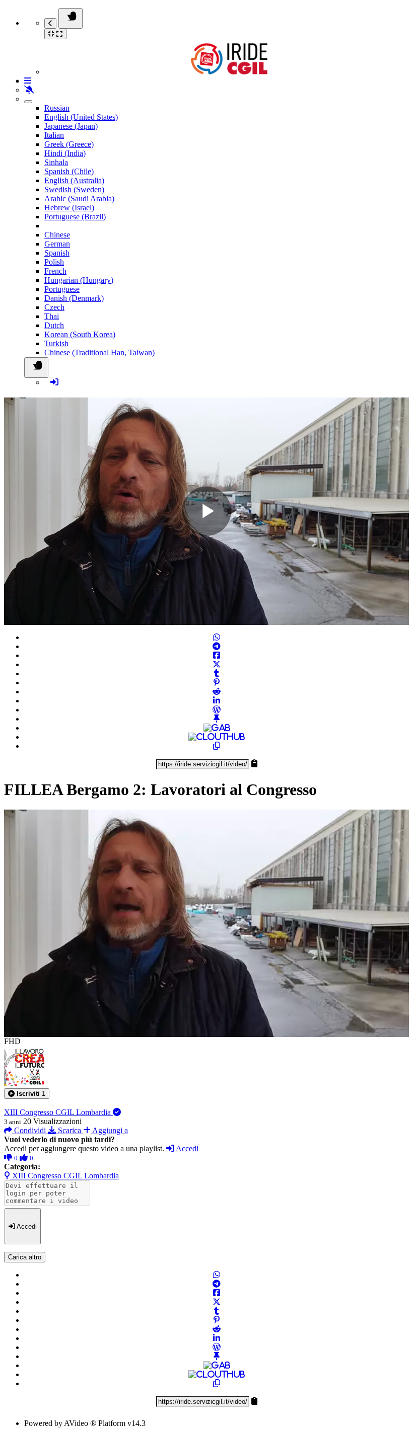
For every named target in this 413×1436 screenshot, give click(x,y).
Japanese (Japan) (71, 126)
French (55, 271)
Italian (54, 135)
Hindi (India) (65, 153)
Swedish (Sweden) (74, 189)
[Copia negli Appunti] (216, 746)
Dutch (54, 325)
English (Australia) (74, 180)
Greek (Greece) (69, 144)
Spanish (57, 253)
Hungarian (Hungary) (78, 280)
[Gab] (216, 728)
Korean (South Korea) (79, 334)
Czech (54, 307)
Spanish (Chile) (69, 171)
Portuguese (62, 289)
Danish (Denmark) (74, 298)
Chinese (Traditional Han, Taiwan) (99, 352)
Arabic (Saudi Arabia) (79, 198)
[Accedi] (54, 382)
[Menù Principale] (70, 18)
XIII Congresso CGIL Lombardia (58, 1112)
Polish (54, 262)
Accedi (186, 1148)
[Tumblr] (216, 673)
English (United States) (81, 117)
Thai (51, 316)
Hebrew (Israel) (69, 207)
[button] (26, 1093)
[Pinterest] (217, 682)
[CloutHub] (216, 737)
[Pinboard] (217, 718)
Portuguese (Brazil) (75, 216)
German (57, 244)
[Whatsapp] (216, 637)
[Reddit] (217, 691)
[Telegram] (217, 646)
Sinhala (56, 162)
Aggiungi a (109, 1130)
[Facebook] (216, 655)
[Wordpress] (217, 709)
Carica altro (24, 1257)
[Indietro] (50, 23)
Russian (57, 108)
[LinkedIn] (216, 700)
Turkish (56, 343)
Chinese (57, 234)
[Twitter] (217, 664)
